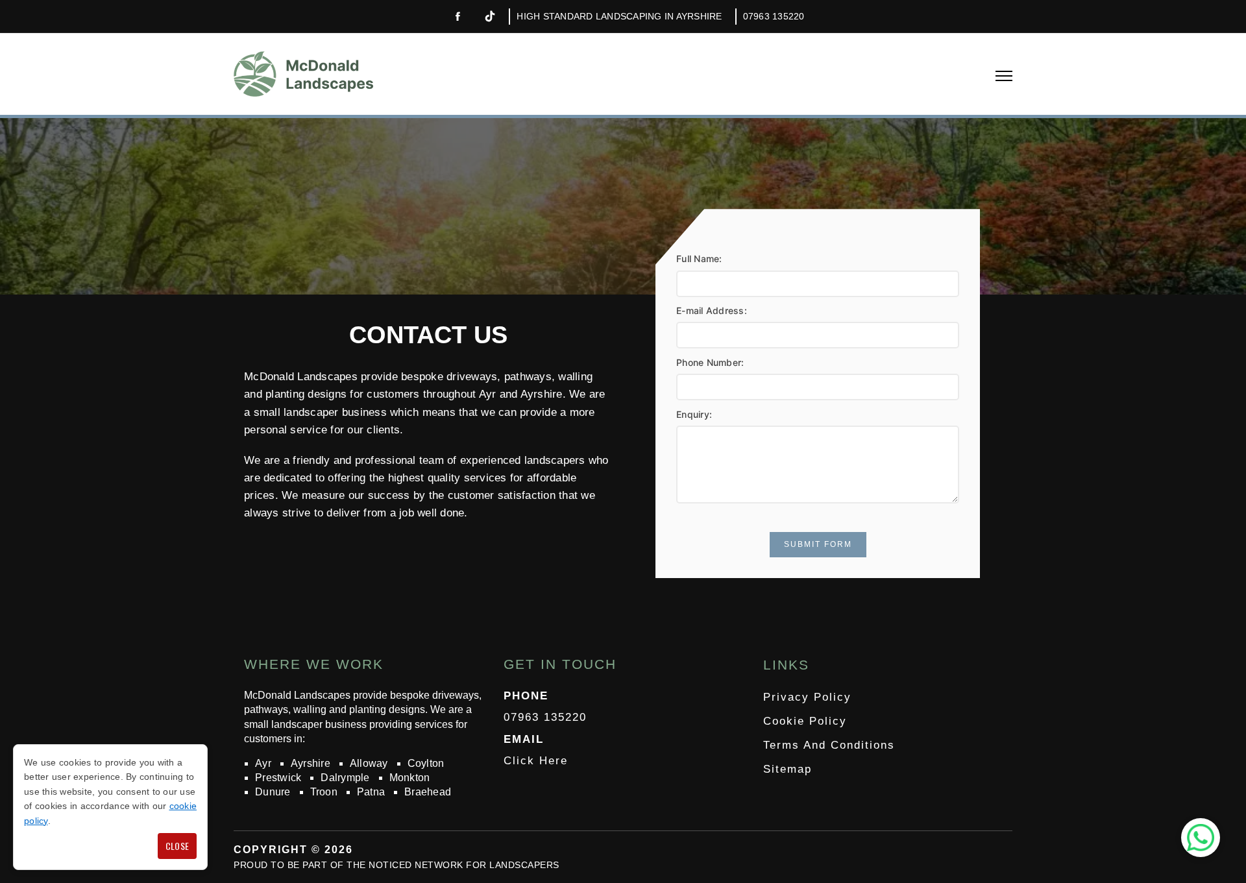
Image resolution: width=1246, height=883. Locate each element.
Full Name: (699, 258)
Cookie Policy (805, 721)
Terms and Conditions (829, 745)
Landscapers (524, 865)
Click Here (536, 761)
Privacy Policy (807, 697)
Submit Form (818, 544)
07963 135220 (774, 16)
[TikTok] (490, 16)
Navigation (1004, 76)
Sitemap (787, 769)
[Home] (303, 74)
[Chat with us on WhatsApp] (1200, 837)
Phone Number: (710, 362)
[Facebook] (457, 16)
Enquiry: (694, 414)
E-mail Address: (711, 310)
